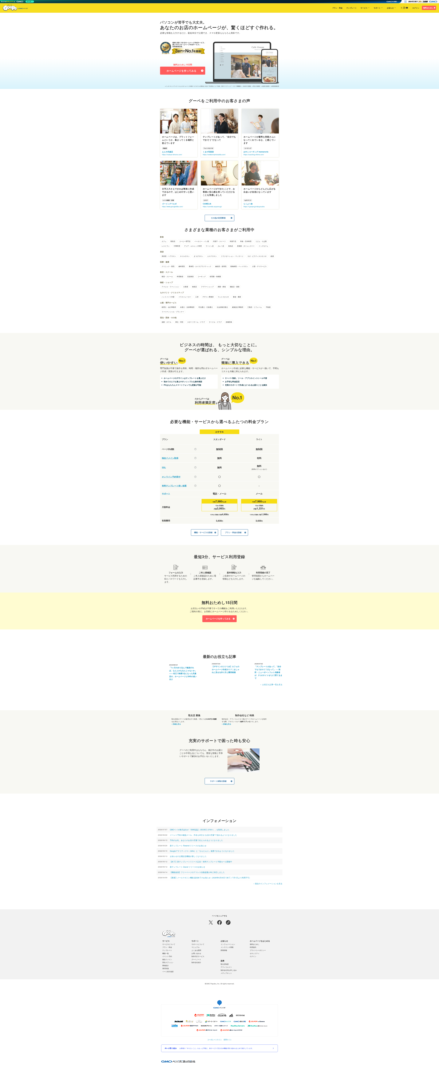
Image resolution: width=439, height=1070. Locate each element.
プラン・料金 (337, 8)
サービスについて (168, 944)
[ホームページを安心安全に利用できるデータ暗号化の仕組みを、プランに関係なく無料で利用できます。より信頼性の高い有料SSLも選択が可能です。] (195, 467)
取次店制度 (225, 964)
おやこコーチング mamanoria (256, 151)
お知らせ (390, 8)
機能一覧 (165, 953)
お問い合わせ (196, 953)
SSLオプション (167, 962)
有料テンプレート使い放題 (174, 485)
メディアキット (226, 973)
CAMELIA (207, 203)
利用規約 (253, 947)
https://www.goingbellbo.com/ (172, 206)
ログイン (415, 8)
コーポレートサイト (214, 1040)
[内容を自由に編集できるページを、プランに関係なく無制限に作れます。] (195, 449)
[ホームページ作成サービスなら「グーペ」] (14, 8)
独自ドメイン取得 (170, 458)
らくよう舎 (248, 203)
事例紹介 (165, 965)
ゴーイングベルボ (169, 203)
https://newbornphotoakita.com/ (214, 154)
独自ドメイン (167, 959)
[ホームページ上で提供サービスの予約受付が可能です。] (195, 476)
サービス (364, 8)
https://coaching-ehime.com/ (254, 154)
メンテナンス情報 (227, 947)
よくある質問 (196, 950)
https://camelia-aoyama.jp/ (212, 206)
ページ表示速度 (168, 971)
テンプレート (351, 8)
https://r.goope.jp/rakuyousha (254, 206)
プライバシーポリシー (258, 950)
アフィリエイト (226, 967)
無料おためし (428, 8)
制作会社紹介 (196, 962)
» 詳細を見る (176, 724)
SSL (164, 467)
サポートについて (197, 944)
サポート (377, 8)
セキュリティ (254, 953)
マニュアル (195, 947)
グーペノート (196, 959)
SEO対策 (165, 968)
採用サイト (228, 1040)
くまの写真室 (208, 151)
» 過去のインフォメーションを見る (267, 883)
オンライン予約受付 (171, 477)
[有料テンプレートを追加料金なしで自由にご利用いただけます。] (195, 485)
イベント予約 (167, 956)
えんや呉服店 (167, 151)
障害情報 (224, 950)
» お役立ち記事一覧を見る (271, 684)
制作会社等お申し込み (229, 970)
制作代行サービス (197, 956)
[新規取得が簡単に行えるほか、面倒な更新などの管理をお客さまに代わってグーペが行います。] (195, 458)
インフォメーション (228, 944)
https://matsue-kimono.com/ (172, 154)
